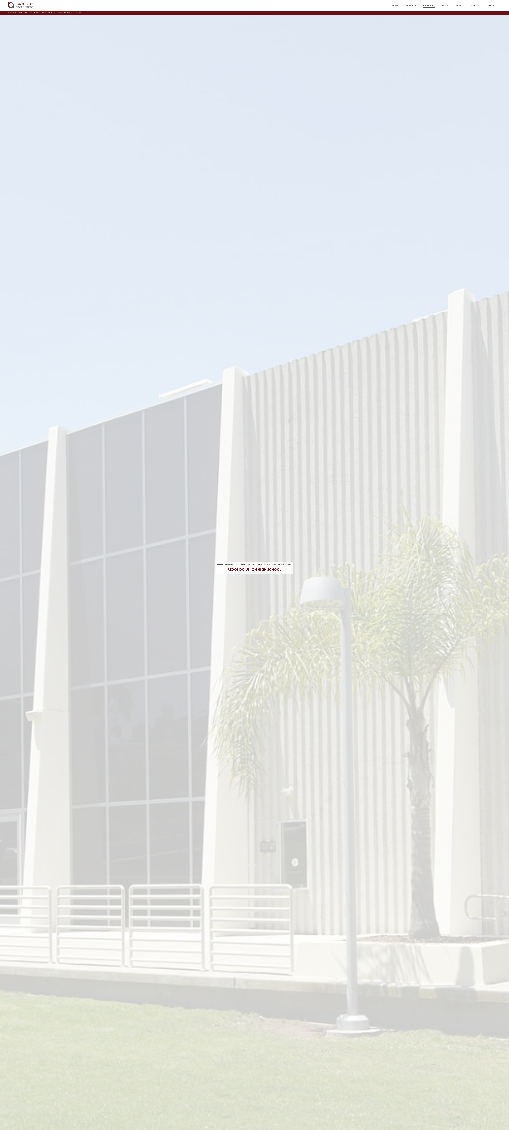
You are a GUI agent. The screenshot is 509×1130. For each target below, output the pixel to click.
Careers (475, 5)
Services (411, 5)
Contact (492, 5)
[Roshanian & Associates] (20, 5)
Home (395, 5)
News (459, 5)
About (446, 5)
